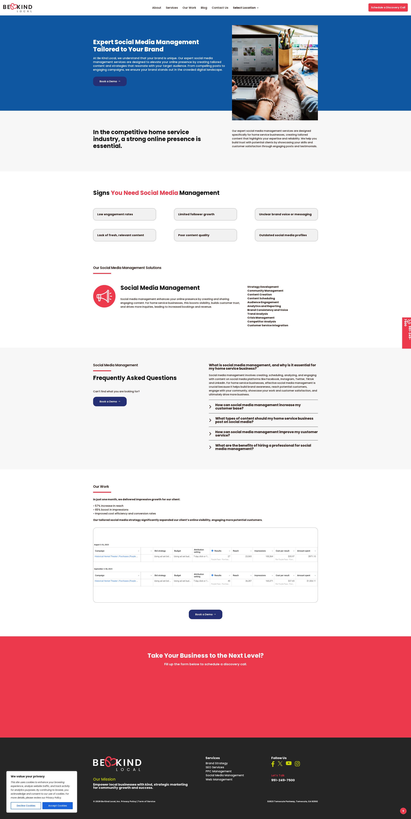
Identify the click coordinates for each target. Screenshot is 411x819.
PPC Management (219, 771)
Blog (204, 8)
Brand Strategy (217, 763)
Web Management (219, 779)
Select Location (244, 8)
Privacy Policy (128, 801)
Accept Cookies (57, 805)
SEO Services (215, 767)
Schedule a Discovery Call (388, 7)
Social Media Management (225, 775)
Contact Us (220, 8)
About (156, 8)
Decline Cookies (26, 805)
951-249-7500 (283, 780)
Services (172, 8)
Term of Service (146, 801)
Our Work (189, 8)
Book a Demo (108, 81)
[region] (41, 792)
